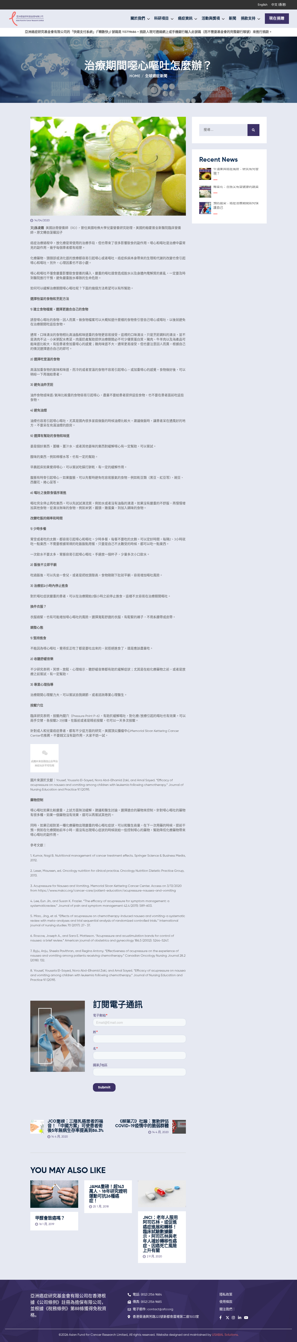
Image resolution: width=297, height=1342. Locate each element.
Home (135, 76)
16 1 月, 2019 (46, 1224)
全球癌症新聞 (156, 76)
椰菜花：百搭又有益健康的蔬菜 (236, 187)
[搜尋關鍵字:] (229, 130)
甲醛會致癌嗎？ (50, 1218)
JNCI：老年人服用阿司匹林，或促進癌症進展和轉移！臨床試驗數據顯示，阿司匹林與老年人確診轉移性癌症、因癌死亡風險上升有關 (160, 1234)
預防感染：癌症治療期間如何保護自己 (236, 206)
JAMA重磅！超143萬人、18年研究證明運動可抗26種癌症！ (108, 1194)
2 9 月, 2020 (154, 1256)
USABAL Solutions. (225, 1335)
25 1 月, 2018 (101, 1206)
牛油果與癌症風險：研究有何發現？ (236, 171)
